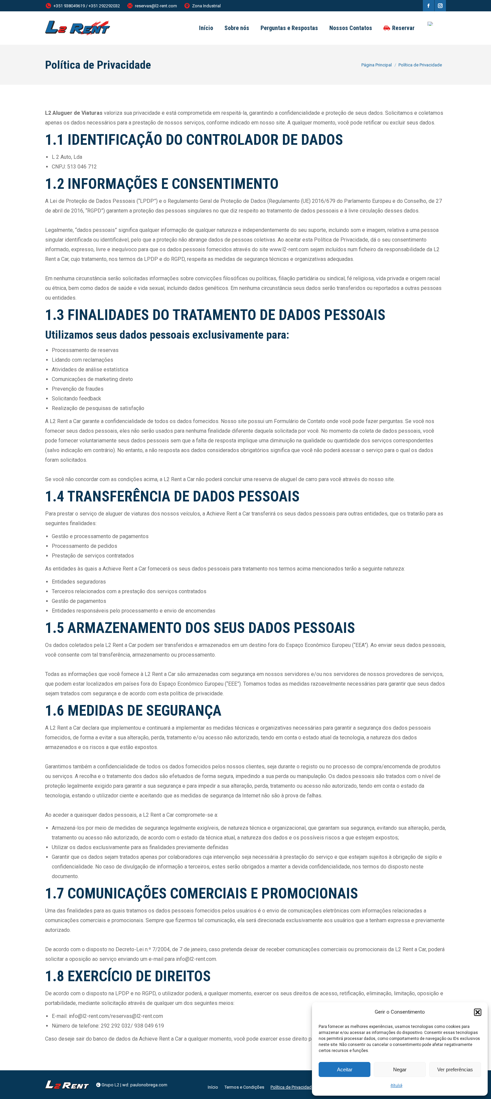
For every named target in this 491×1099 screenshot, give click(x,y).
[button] (477, 1012)
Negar (399, 1069)
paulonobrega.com (148, 1084)
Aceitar (344, 1069)
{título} (396, 1085)
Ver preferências (455, 1069)
